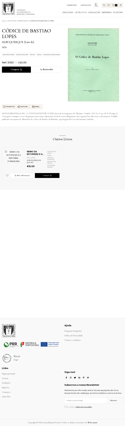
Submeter (113, 400)
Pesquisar (67, 12)
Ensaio (49, 155)
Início (4, 21)
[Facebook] (66, 378)
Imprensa (107, 12)
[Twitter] (75, 378)
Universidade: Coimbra (51, 166)
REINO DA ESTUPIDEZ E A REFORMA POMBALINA (34, 155)
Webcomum (92, 422)
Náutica (39, 54)
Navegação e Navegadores (51, 54)
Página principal (8, 374)
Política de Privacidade (73, 335)
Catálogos (81, 12)
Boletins (118, 12)
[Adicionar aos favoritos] (7, 175)
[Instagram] (71, 378)
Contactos (86, 5)
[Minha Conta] (120, 5)
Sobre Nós (72, 5)
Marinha (32, 54)
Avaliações (94, 12)
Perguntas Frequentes (73, 331)
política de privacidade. (84, 407)
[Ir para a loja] (104, 5)
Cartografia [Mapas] (8, 54)
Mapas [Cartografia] (22, 54)
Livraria (5, 378)
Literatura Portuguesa (50, 158)
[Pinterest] (84, 378)
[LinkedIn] (79, 378)
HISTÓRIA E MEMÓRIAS (18, 21)
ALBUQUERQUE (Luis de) (18, 42)
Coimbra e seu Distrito (51, 152)
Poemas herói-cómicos (51, 162)
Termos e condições (72, 340)
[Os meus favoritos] (108, 5)
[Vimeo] (88, 378)
